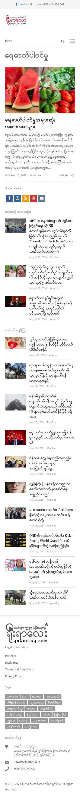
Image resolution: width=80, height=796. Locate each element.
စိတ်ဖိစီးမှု (54, 702)
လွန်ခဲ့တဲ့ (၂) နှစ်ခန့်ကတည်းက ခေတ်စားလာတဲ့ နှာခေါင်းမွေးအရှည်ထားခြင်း (49, 489)
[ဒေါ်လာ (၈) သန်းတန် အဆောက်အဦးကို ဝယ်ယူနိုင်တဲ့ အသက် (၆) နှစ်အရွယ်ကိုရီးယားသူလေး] (15, 561)
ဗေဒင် (46, 714)
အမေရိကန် (57, 720)
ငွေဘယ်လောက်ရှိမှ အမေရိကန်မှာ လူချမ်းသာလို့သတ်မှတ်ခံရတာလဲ (52, 438)
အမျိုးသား (31, 726)
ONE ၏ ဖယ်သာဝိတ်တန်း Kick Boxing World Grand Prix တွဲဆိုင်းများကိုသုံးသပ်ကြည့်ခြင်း (50, 541)
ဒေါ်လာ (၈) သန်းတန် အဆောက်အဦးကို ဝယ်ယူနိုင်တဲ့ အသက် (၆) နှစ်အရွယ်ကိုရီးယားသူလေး (50, 569)
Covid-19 (12, 696)
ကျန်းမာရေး (36, 702)
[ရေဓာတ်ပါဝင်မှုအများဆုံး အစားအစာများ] (40, 69)
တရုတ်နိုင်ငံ (46, 708)
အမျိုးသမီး (13, 726)
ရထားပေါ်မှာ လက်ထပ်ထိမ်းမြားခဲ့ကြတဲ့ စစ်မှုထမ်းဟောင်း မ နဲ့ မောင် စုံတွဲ (51, 515)
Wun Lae (35, 175)
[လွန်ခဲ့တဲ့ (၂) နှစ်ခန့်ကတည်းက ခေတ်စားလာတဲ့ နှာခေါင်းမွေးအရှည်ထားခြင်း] (15, 484)
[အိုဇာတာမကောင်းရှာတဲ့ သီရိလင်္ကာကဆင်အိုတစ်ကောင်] (15, 592)
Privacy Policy (14, 676)
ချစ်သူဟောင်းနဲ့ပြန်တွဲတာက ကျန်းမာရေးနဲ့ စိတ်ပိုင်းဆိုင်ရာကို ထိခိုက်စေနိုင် (51, 345)
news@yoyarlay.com (27, 761)
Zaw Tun (54, 257)
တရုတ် (31, 708)
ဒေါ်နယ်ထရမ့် (15, 714)
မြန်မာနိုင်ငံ (60, 714)
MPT (25, 696)
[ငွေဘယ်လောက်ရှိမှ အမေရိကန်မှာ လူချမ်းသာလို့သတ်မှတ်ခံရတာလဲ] (15, 432)
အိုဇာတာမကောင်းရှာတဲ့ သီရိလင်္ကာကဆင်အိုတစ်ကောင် (48, 595)
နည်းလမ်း (33, 714)
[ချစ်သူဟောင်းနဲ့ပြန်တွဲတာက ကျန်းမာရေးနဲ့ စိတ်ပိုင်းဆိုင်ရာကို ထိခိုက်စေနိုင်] (15, 339)
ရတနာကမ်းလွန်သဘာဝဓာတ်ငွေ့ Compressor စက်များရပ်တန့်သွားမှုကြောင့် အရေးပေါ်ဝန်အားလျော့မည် (51, 373)
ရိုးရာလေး (28, 784)
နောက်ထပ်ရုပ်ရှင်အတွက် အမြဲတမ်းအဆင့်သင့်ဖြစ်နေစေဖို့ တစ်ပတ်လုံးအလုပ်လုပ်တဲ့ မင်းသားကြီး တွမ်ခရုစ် (50, 306)
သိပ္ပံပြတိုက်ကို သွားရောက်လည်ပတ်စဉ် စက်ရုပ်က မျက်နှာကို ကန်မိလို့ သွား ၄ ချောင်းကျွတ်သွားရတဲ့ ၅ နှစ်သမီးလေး (51, 275)
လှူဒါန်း (11, 720)
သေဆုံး (23, 720)
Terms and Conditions (19, 669)
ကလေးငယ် (53, 696)
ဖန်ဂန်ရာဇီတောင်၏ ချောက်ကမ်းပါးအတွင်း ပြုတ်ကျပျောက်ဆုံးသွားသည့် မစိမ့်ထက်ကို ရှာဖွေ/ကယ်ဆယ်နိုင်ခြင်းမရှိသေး (50, 407)
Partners (10, 656)
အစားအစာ (39, 720)
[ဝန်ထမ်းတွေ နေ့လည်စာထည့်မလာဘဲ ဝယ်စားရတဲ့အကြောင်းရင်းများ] (15, 458)
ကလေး (36, 696)
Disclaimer (11, 662)
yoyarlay (54, 603)
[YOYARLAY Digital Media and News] (40, 20)
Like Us (22, 4)
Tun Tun (51, 386)
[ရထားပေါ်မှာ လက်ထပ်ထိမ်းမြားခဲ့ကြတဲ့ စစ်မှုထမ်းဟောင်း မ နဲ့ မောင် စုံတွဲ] (15, 510)
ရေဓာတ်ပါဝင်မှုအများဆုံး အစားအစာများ (30, 123)
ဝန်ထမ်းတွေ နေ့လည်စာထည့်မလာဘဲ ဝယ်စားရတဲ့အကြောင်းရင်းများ (50, 463)
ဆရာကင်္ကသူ (15, 708)
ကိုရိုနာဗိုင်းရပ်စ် (16, 702)
